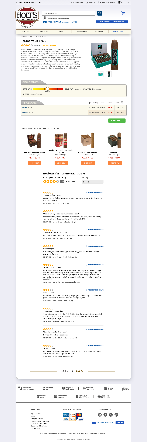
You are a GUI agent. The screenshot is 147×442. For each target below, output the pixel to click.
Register (80, 2)
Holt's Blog (125, 2)
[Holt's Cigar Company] (29, 17)
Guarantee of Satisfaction (39, 426)
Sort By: (85, 177)
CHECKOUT (117, 120)
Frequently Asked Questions (40, 421)
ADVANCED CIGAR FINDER (58, 18)
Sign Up (120, 423)
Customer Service (108, 2)
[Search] (99, 13)
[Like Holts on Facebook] (105, 415)
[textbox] (68, 13)
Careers (33, 416)
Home (23, 36)
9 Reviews (37, 45)
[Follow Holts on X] (111, 415)
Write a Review (49, 45)
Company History (36, 419)
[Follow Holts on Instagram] (116, 415)
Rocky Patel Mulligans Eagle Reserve (61, 151)
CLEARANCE (29, 36)
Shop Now (35, 163)
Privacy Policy (35, 428)
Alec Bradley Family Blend (34, 152)
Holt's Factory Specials (87, 152)
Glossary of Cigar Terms (39, 424)
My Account (93, 2)
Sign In (73, 2)
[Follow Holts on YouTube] (100, 415)
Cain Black (114, 152)
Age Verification (36, 414)
